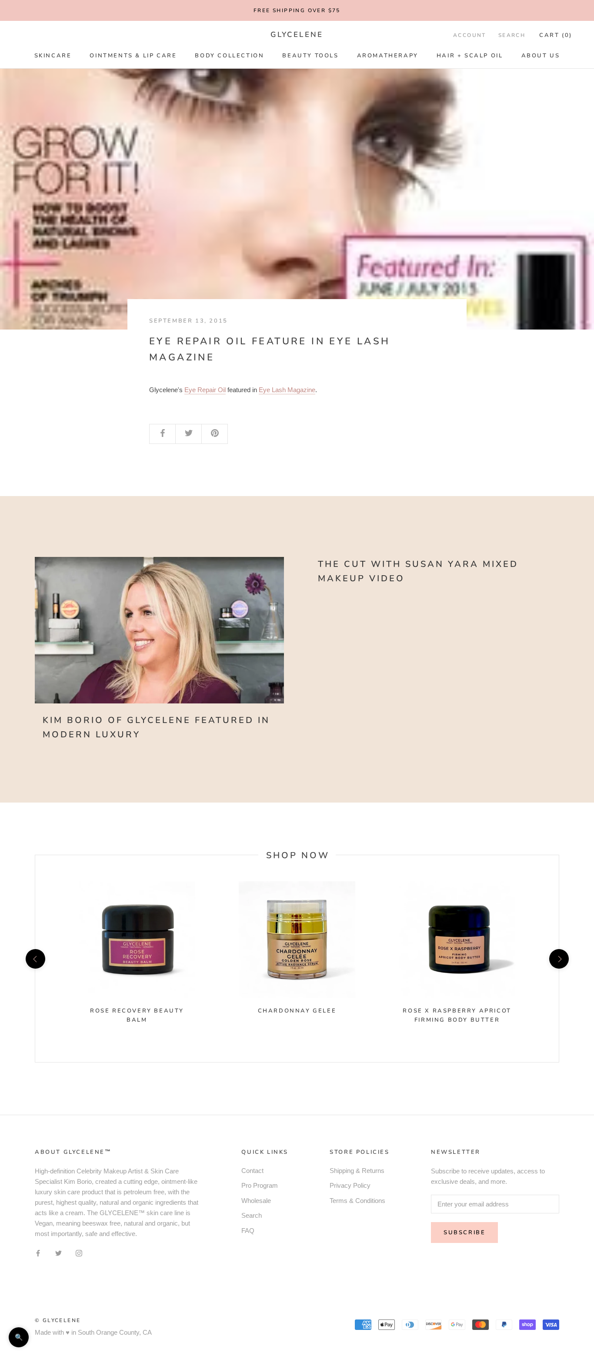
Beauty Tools (310, 56)
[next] (558, 958)
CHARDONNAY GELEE (297, 1011)
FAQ (247, 1230)
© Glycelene (57, 1320)
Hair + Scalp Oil (470, 56)
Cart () (555, 35)
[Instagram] (79, 1253)
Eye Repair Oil (205, 389)
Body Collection (229, 56)
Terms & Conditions (357, 1200)
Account (469, 35)
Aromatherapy (387, 56)
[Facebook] (38, 1253)
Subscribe (464, 1232)
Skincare (53, 56)
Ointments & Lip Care (133, 56)
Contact (252, 1170)
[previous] (35, 958)
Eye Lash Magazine (287, 389)
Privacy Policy (350, 1185)
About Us (540, 56)
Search (511, 35)
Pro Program (259, 1185)
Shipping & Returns (357, 1170)
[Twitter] (58, 1253)
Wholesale (256, 1200)
